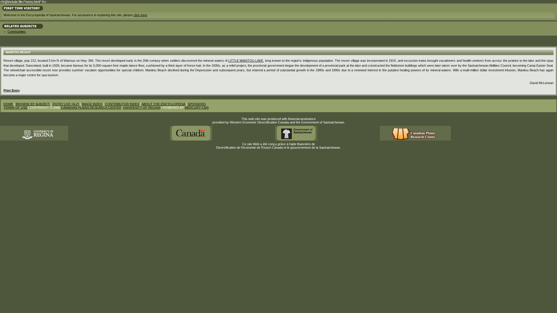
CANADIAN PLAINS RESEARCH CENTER (91, 107)
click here (140, 15)
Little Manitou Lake (245, 60)
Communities (17, 31)
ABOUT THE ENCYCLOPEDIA (163, 104)
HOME (8, 104)
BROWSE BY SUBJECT (33, 104)
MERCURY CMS (197, 107)
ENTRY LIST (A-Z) (66, 104)
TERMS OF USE (15, 107)
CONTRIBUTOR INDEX (122, 104)
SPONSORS (197, 104)
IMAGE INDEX (92, 104)
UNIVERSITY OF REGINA (141, 107)
